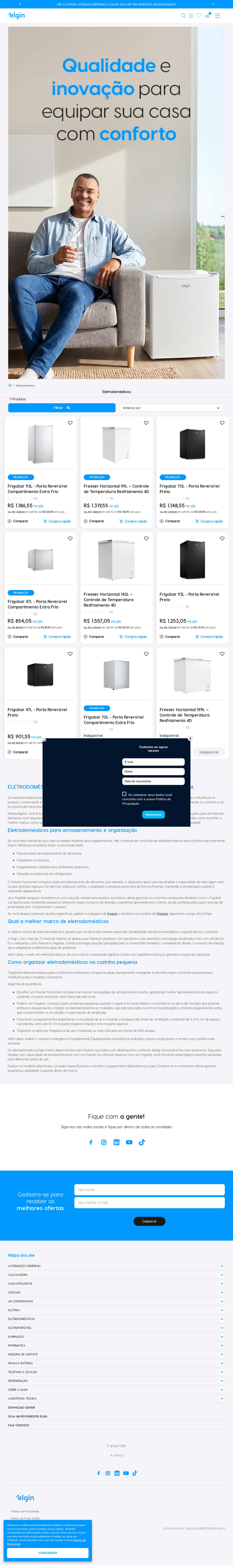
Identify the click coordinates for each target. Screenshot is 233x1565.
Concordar (48, 1553)
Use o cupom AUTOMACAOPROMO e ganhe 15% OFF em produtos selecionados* (117, 4)
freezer (112, 914)
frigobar (162, 914)
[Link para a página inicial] (10, 385)
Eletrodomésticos (25, 385)
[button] (184, 15)
